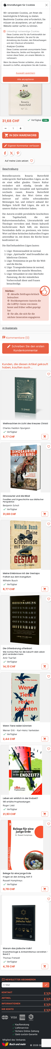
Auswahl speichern (25, 73)
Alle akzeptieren (25, 79)
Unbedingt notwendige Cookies (23, 31)
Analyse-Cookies (15, 46)
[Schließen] (46, 5)
